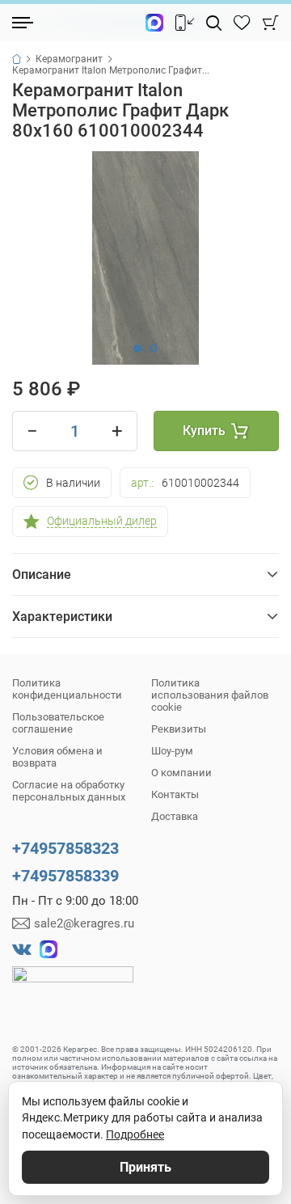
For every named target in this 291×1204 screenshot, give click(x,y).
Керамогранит (69, 59)
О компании (181, 773)
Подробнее (135, 1134)
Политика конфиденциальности (67, 689)
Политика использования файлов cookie (209, 695)
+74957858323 (65, 848)
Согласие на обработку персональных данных (68, 791)
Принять (145, 1167)
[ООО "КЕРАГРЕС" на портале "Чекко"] (72, 985)
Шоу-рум (172, 751)
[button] (137, 348)
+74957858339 (65, 875)
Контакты (175, 794)
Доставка (174, 816)
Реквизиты (178, 729)
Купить (204, 430)
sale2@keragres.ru (84, 923)
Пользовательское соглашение (58, 723)
